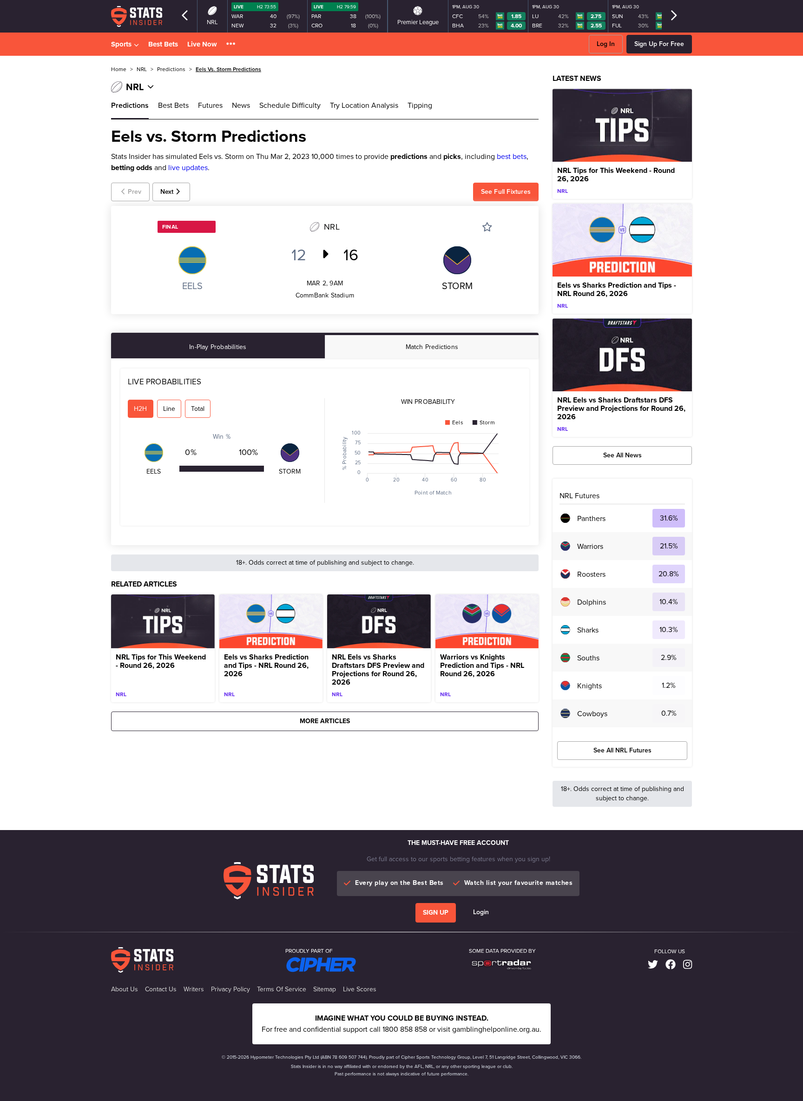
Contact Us (161, 989)
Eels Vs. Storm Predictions (228, 69)
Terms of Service (281, 989)
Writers (194, 989)
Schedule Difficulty (290, 105)
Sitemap (324, 989)
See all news (622, 455)
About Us (124, 989)
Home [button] (118, 69)
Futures (210, 105)
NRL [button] (142, 69)
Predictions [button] (171, 69)
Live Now (202, 44)
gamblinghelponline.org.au (496, 1029)
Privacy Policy (230, 989)
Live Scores (359, 989)
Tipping (420, 105)
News (241, 105)
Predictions (130, 105)
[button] (230, 44)
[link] (653, 964)
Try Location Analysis (364, 105)
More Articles (325, 721)
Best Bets (163, 44)
